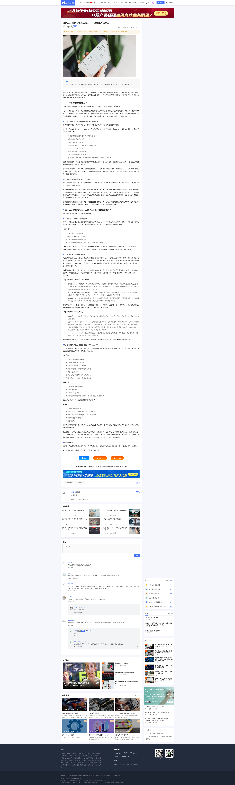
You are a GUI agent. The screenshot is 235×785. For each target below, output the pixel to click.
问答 (109, 2)
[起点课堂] (117, 753)
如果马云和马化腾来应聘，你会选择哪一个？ (158, 712)
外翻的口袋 (70, 584)
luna (69, 573)
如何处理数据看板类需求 (113, 519)
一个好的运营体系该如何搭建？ (125, 713)
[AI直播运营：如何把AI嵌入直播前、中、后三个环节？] (149, 646)
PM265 (67, 775)
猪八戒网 (85, 775)
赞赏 (85, 458)
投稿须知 (122, 764)
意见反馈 (129, 764)
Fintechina (70, 620)
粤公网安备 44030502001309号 (96, 780)
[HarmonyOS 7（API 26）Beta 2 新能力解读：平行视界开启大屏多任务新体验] (149, 659)
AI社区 (121, 2)
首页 (81, 2)
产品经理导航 (73, 775)
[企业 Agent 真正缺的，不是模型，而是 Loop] (149, 673)
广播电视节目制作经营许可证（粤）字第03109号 (73, 782)
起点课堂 (80, 775)
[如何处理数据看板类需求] (134, 522)
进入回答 (170, 702)
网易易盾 (97, 775)
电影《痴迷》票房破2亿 (153, 631)
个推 (101, 775)
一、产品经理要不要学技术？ (154, 734)
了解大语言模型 (94, 713)
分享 (137, 482)
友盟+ (104, 775)
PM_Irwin (70, 596)
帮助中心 (136, 764)
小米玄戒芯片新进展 (152, 617)
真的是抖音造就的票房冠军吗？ (125, 672)
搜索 (142, 2)
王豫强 (68, 26)
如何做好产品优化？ (69, 735)
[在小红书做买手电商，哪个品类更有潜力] (94, 530)
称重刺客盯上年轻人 (121, 663)
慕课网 (119, 775)
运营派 (72, 778)
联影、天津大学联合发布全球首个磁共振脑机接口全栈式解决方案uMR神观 (159, 624)
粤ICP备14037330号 (83, 780)
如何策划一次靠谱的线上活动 (98, 735)
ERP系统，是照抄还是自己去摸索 (154, 706)
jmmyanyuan (77, 641)
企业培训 (115, 2)
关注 (75, 26)
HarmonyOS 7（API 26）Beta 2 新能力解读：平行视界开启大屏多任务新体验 (164, 659)
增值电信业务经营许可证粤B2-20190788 (95, 782)
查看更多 (170, 614)
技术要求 (80, 482)
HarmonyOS (133, 2)
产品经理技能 (69, 482)
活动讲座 (103, 2)
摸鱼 (126, 2)
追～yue (70, 562)
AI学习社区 (114, 775)
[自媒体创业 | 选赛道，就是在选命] (134, 513)
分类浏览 (94, 2)
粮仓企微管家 (78, 778)
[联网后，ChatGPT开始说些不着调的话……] (134, 530)
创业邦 (109, 775)
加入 (171, 585)
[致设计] (117, 756)
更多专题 (137, 695)
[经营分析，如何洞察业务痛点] (94, 513)
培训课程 (87, 2)
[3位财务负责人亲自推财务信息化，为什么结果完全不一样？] (149, 680)
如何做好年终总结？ (121, 735)
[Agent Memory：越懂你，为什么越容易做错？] (149, 667)
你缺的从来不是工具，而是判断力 (76, 519)
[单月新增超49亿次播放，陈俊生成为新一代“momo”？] (149, 653)
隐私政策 (116, 764)
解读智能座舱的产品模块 (70, 713)
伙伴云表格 (91, 775)
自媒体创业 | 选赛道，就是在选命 (116, 510)
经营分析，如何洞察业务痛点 (74, 510)
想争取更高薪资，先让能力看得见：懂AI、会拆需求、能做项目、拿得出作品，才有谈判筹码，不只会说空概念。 (96, 31)
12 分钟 (138, 28)
